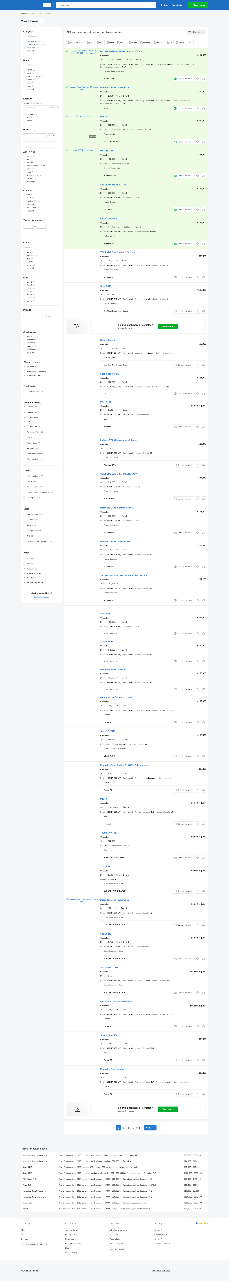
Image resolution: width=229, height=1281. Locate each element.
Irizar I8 (103, 117)
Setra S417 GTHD (109, 967)
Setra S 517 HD (107, 731)
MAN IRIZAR (106, 151)
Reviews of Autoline (73, 1243)
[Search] (58, 5)
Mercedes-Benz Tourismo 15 (35, 1197)
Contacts (24, 1239)
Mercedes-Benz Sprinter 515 (35, 1191)
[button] (197, 78)
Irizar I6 (26, 1209)
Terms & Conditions (73, 1230)
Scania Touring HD (109, 374)
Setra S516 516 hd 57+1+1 (113, 185)
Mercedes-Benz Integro (112, 1069)
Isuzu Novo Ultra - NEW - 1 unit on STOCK (121, 51)
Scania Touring (108, 340)
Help (23, 1234)
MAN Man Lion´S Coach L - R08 (116, 697)
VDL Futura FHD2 (30, 1179)
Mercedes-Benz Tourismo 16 (114, 88)
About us (24, 1230)
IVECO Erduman (108, 219)
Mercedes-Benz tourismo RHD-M (116, 508)
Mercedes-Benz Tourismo (113, 669)
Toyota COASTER (109, 833)
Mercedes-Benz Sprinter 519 (35, 1155)
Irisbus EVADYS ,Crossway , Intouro (118, 440)
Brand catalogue (72, 1252)
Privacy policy (71, 1234)
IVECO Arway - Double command (116, 1001)
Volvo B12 (27, 1185)
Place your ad (168, 326)
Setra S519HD (107, 641)
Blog (67, 1248)
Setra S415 (27, 1167)
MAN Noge (105, 402)
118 (138, 1128)
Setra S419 (105, 867)
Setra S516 (27, 1173)
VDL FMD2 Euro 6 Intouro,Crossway (118, 252)
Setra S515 (105, 286)
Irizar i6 (103, 799)
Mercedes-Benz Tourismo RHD (115, 541)
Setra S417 (105, 934)
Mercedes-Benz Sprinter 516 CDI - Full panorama (124, 765)
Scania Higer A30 (109, 1035)
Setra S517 (105, 614)
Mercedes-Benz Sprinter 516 (35, 1161)
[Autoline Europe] (30, 5)
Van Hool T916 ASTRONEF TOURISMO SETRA (123, 575)
